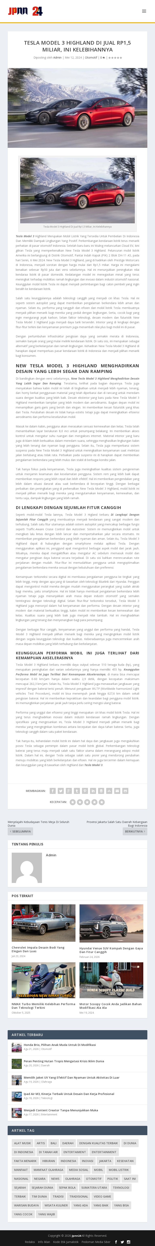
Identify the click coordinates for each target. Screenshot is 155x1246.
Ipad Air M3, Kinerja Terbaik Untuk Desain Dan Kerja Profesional (69, 1094)
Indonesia (68, 1161)
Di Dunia (130, 1143)
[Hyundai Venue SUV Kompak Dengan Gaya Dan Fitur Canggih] (111, 923)
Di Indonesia (23, 1152)
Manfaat (21, 1170)
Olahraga (46, 1081)
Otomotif (91, 57)
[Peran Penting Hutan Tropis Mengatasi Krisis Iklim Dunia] (17, 1064)
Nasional (21, 1179)
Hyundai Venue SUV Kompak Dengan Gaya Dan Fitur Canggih (111, 950)
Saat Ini (130, 1179)
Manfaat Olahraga (48, 1170)
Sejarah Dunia (42, 1187)
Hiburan (48, 1161)
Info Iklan (44, 1242)
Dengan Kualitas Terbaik (98, 1143)
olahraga (72, 1179)
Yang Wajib (46, 1214)
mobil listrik (119, 1170)
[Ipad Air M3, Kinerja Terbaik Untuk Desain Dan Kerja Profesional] (17, 1097)
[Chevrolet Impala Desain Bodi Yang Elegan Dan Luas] (43, 923)
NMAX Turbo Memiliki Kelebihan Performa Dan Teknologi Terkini (43, 1006)
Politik (112, 1179)
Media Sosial (78, 1170)
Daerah (45, 1065)
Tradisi (58, 1196)
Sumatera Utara (94, 1187)
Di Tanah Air (48, 1152)
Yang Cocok (23, 1214)
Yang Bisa (121, 1205)
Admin (57, 57)
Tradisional (78, 1196)
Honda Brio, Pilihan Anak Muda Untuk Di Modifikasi (60, 1045)
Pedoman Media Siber (96, 1242)
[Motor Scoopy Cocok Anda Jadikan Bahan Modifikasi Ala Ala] (111, 980)
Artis (41, 1143)
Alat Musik (22, 1143)
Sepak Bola (67, 1187)
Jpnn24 (77, 1236)
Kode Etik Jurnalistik (66, 1242)
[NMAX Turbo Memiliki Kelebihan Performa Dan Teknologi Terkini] (43, 980)
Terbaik (20, 1196)
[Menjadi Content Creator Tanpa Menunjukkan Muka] (17, 1113)
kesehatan (125, 1161)
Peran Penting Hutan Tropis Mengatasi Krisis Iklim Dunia (64, 1061)
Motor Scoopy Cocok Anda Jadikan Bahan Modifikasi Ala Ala (111, 1006)
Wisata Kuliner (56, 1205)
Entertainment (49, 1114)
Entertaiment (75, 1152)
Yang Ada (81, 1205)
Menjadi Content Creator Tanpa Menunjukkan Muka (61, 1110)
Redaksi (30, 1242)
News (55, 1179)
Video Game (102, 1196)
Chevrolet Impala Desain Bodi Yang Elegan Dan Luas (38, 949)
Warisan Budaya (26, 1205)
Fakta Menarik (25, 1161)
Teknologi (46, 1098)
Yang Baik (101, 1205)
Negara (39, 1179)
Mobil (98, 1170)
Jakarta (105, 1161)
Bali (54, 1143)
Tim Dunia (39, 1196)
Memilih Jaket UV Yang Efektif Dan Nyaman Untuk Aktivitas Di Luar (71, 1077)
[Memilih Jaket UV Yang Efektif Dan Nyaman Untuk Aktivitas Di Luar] (17, 1080)
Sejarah (20, 1187)
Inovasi (87, 1161)
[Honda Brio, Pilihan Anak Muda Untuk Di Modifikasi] (17, 1047)
